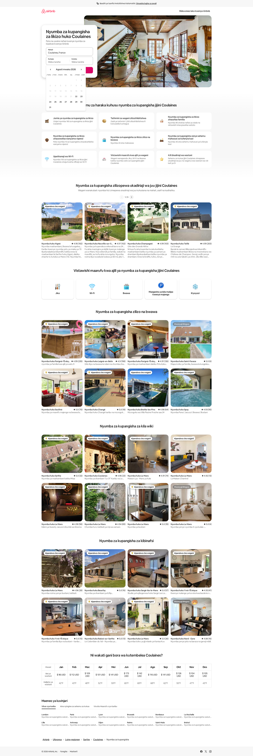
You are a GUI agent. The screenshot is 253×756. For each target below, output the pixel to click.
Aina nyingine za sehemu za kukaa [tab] (74, 706)
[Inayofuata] (131, 197)
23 (81, 96)
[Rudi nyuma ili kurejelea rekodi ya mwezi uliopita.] (50, 69)
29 (76, 102)
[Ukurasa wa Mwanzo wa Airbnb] (48, 11)
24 (50, 102)
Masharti (73, 751)
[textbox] (57, 62)
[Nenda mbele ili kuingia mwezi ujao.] (81, 69)
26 (60, 102)
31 (50, 107)
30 (81, 102)
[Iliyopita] (122, 197)
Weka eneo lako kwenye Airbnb (194, 11)
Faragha (63, 751)
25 (55, 102)
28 (71, 102)
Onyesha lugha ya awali (146, 3)
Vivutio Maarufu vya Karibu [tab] (105, 706)
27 (66, 102)
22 (76, 96)
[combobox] (69, 52)
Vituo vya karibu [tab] (49, 706)
